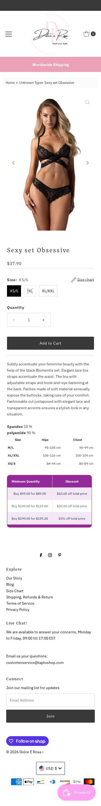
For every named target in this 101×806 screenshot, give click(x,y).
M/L (30, 290)
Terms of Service (20, 603)
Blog (10, 584)
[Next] (87, 163)
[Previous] (14, 163)
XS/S (14, 290)
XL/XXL (48, 290)
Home (10, 82)
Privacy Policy (17, 609)
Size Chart (14, 590)
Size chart (85, 279)
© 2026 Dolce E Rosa (23, 751)
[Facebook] (41, 555)
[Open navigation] (8, 33)
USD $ (51, 768)
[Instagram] (50, 555)
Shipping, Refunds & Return (29, 596)
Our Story (14, 578)
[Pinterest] (59, 555)
